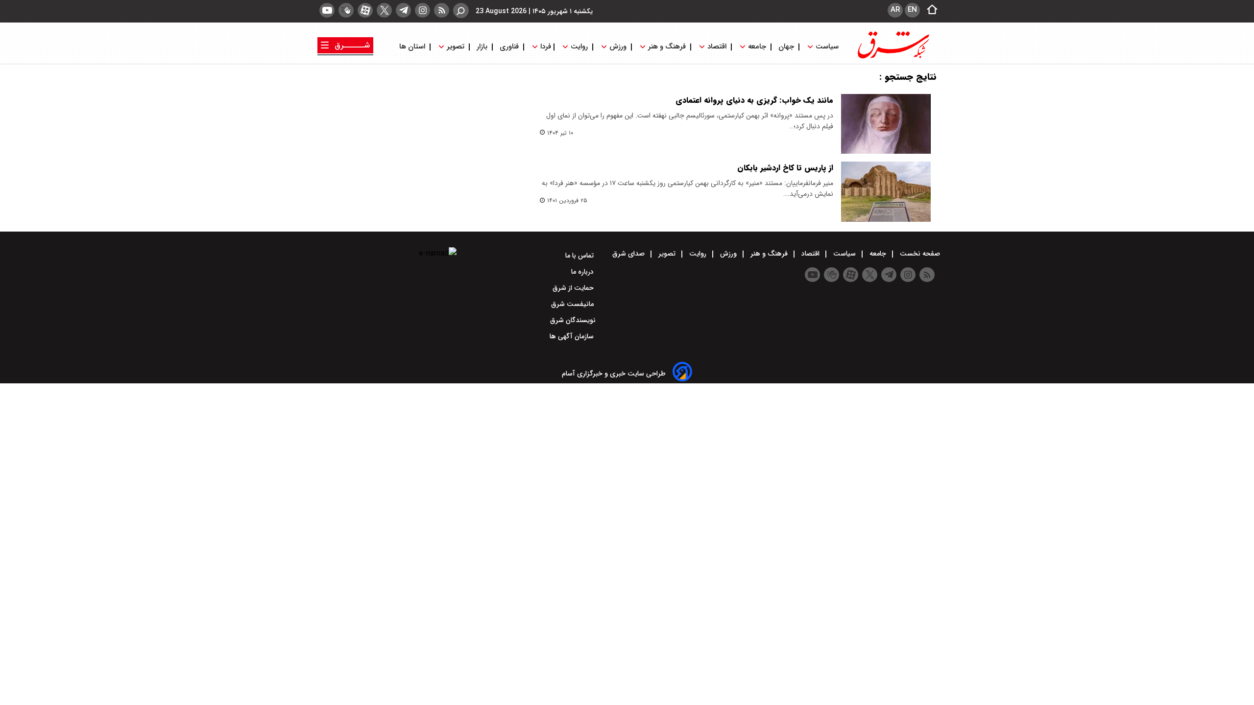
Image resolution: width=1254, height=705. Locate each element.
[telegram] (403, 10)
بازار (482, 46)
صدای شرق (629, 253)
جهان (786, 46)
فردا (544, 46)
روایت (579, 46)
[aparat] (365, 10)
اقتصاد (716, 46)
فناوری (509, 46)
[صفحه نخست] (929, 10)
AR (895, 10)
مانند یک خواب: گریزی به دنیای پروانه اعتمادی (754, 100)
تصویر (455, 46)
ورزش (617, 46)
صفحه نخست (919, 253)
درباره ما (583, 271)
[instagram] (422, 10)
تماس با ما (580, 255)
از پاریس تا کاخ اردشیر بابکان (785, 168)
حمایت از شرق (574, 287)
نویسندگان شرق (573, 320)
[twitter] (384, 10)
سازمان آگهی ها (573, 336)
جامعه (757, 46)
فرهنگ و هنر (667, 46)
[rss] (441, 10)
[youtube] (327, 10)
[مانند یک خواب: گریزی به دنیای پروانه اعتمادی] (886, 124)
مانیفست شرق (573, 304)
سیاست (827, 46)
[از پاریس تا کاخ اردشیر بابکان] (886, 191)
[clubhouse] (346, 10)
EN (912, 10)
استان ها (413, 46)
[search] (461, 10)
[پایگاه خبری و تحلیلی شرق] (892, 57)
